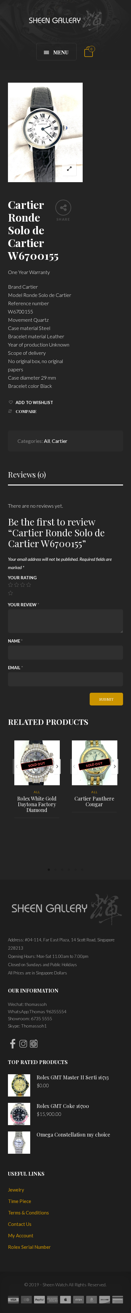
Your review (23, 604)
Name (15, 640)
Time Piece (19, 1201)
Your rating (22, 577)
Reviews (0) (27, 474)
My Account (20, 1235)
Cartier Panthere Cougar (94, 801)
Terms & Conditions (28, 1212)
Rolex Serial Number (29, 1247)
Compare (26, 411)
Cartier (59, 441)
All (47, 441)
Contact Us (19, 1224)
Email (15, 667)
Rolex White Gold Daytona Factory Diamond (37, 804)
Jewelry (16, 1190)
